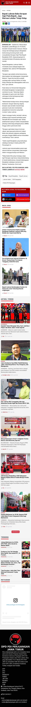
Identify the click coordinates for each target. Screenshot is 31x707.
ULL (3, 487)
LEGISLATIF (4, 437)
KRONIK (3, 361)
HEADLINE (3, 547)
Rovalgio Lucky (6, 375)
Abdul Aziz (5, 412)
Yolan (4, 526)
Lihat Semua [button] (15, 531)
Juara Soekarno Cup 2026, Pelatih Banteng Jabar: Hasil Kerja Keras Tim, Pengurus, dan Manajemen (14, 364)
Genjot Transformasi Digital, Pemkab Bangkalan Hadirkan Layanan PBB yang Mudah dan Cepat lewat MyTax (14, 231)
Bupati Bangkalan (13, 176)
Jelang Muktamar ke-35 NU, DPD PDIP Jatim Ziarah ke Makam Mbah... (9, 543)
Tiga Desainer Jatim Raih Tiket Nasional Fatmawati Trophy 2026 (10, 572)
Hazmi (4, 21)
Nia (3, 336)
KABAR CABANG (5, 474)
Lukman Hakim (7, 179)
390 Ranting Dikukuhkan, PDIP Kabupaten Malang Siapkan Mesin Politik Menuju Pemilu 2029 (15, 477)
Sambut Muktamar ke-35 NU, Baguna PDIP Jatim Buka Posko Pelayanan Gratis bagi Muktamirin (14, 516)
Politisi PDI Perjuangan (9, 183)
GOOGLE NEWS (20, 169)
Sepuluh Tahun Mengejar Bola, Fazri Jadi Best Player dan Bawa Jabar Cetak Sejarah (15, 326)
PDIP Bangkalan (16, 179)
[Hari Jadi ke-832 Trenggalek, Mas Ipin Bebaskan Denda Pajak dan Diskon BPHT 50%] (15, 389)
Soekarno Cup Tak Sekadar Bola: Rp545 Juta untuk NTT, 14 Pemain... (10, 553)
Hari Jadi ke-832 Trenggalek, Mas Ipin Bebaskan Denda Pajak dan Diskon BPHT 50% (15, 402)
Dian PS (4, 449)
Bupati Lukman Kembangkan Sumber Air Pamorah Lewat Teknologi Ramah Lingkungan (14, 288)
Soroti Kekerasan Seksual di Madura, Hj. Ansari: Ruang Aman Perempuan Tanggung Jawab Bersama (14, 260)
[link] (15, 34)
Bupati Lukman (23, 176)
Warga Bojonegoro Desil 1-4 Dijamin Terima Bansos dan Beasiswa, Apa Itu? (14, 439)
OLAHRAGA (4, 324)
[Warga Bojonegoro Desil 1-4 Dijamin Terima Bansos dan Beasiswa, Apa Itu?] (15, 426)
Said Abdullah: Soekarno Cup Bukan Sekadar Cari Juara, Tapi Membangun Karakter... (10, 562)
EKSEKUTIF (3, 400)
